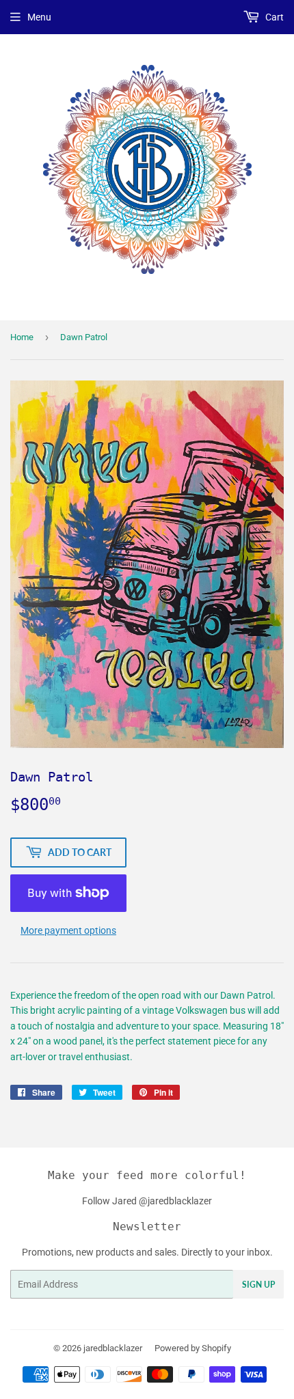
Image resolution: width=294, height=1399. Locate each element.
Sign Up (258, 1284)
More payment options (68, 930)
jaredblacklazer (112, 1348)
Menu (39, 17)
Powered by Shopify (193, 1348)
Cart (273, 17)
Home (22, 337)
